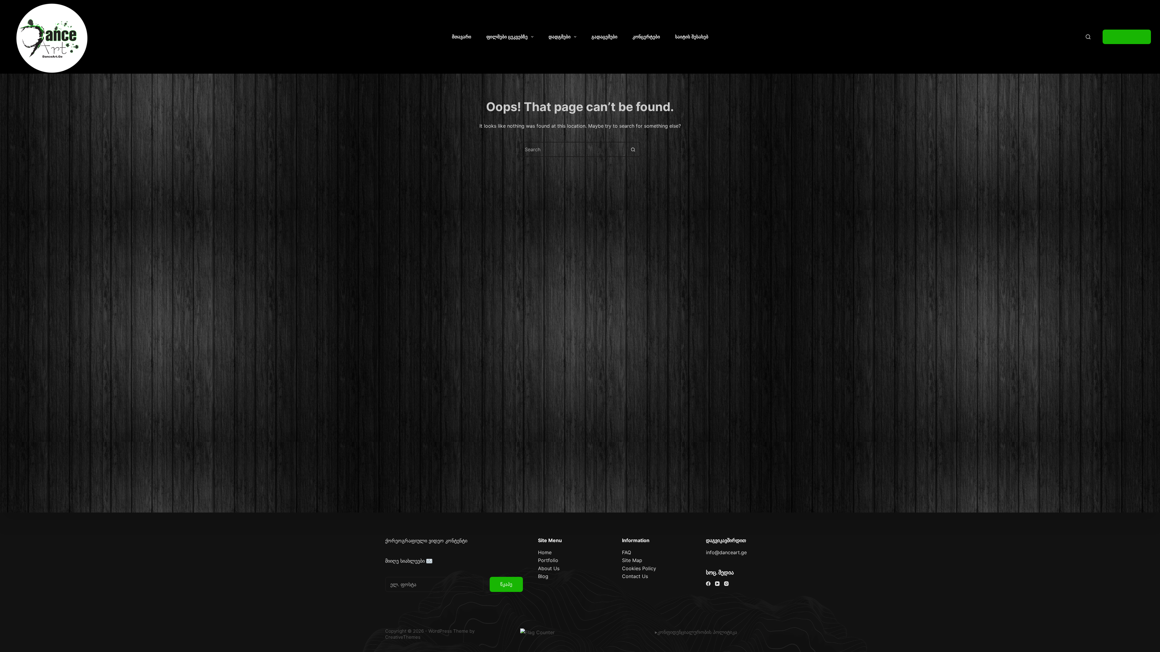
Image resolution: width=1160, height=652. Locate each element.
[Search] (1088, 36)
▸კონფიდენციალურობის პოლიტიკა (696, 632)
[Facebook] (708, 583)
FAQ (626, 552)
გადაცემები (604, 37)
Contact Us (635, 576)
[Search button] (633, 149)
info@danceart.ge (726, 552)
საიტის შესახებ (691, 37)
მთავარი (461, 37)
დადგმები (560, 37)
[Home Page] (52, 38)
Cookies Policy (639, 568)
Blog (543, 576)
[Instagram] (726, 583)
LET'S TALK (1127, 37)
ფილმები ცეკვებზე (507, 37)
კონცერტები (646, 37)
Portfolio (548, 560)
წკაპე (506, 584)
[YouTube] (717, 583)
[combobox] (573, 149)
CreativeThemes (402, 637)
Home (545, 552)
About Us (548, 568)
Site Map (632, 560)
